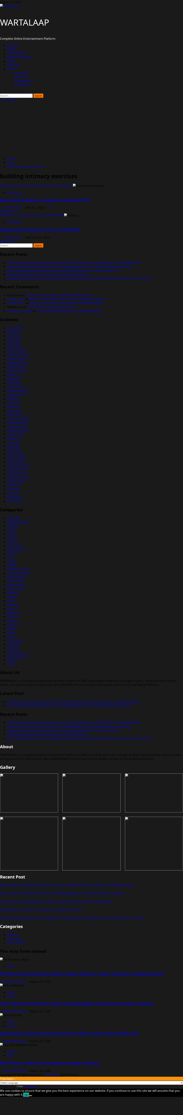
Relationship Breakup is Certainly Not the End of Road (36, 186)
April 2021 (14, 411)
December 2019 (17, 466)
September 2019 (18, 477)
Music (11, 601)
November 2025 (18, 355)
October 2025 (16, 359)
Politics (12, 617)
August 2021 (15, 395)
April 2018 (14, 497)
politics (12, 49)
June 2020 (13, 442)
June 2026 (13, 336)
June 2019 (13, 489)
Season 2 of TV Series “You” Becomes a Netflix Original (66, 303)
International (16, 577)
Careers (12, 534)
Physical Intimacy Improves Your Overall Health (31, 215)
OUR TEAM (21, 85)
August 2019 (15, 481)
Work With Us (16, 942)
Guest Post (14, 939)
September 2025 (18, 363)
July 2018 (13, 493)
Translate (30, 1087)
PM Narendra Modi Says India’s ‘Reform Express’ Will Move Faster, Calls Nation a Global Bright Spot (73, 263)
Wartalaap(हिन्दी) (17, 656)
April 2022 (14, 383)
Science (12, 624)
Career (11, 530)
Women (12, 660)
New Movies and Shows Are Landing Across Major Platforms (48, 274)
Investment (15, 581)
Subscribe (9, 100)
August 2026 (15, 328)
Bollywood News (18, 522)
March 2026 (15, 348)
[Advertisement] (91, 129)
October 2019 (16, 474)
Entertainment (17, 53)
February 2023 (16, 371)
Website (12, 935)
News (11, 609)
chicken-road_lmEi (19, 311)
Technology (15, 640)
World (11, 664)
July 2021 (13, 399)
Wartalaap (14, 192)
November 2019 (18, 470)
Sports (11, 61)
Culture (12, 542)
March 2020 (15, 454)
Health (11, 565)
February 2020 (16, 458)
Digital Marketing (14, 981)
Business (13, 45)
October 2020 (16, 426)
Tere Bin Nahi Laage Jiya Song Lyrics (51, 307)
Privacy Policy (23, 81)
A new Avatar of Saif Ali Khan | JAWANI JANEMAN (69, 311)
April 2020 (14, 450)
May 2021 (13, 407)
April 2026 (14, 344)
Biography (14, 518)
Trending (13, 644)
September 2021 (18, 391)
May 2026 (13, 340)
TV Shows (13, 648)
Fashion (12, 554)
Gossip (11, 561)
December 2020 (17, 418)
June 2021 (13, 403)
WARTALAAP (24, 22)
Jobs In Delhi (15, 589)
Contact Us (21, 73)
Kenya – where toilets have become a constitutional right (67, 299)
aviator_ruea (15, 299)
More (10, 69)
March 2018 (15, 501)
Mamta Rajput (13, 208)
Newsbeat (14, 613)
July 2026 (13, 332)
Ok (26, 1094)
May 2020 (13, 446)
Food (10, 557)
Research (13, 620)
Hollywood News (18, 569)
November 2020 (18, 422)
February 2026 (16, 352)
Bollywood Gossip (19, 57)
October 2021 (16, 387)
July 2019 (13, 485)
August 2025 (15, 367)
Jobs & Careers (17, 585)
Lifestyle (12, 593)
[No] (30, 1095)
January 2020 (15, 462)
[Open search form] (1, 92)
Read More (7, 211)
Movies (12, 597)
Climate (12, 538)
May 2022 (13, 379)
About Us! (21, 77)
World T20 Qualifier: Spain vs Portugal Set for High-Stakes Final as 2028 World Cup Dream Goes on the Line (79, 278)
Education (14, 546)
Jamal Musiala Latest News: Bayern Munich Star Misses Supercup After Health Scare (63, 270)
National (13, 605)
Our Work (14, 65)
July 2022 (13, 375)
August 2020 (15, 434)
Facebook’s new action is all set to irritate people (58, 295)
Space (11, 628)
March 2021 (15, 415)
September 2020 (18, 430)
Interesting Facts (18, 573)
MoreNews (52, 1075)
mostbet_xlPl (15, 303)
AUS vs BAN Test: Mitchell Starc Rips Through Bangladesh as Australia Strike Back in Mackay (69, 267)
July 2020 (13, 438)
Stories (12, 636)
